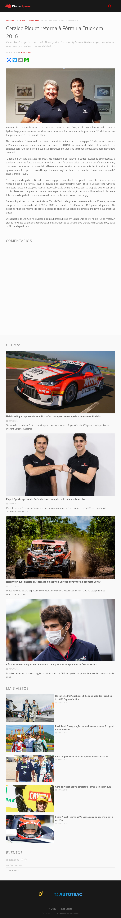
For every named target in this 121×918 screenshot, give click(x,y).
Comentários (19, 240)
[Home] (15, 6)
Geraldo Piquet (33, 20)
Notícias (22, 20)
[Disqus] (60, 283)
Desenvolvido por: (49, 913)
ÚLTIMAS (13, 344)
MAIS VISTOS (17, 688)
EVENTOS (14, 852)
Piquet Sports (11, 20)
